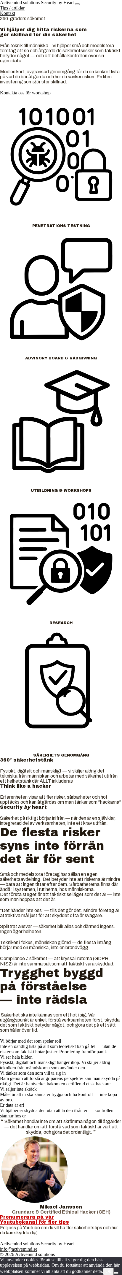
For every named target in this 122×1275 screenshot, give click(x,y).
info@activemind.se (18, 1249)
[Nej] (116, 1273)
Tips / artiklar (12, 7)
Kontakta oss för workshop (25, 92)
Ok (108, 1271)
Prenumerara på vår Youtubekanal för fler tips (34, 1219)
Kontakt (7, 13)
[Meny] (77, 4)
